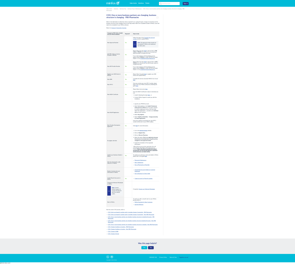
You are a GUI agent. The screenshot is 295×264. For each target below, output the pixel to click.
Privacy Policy (163, 257)
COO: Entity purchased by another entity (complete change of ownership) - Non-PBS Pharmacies (131, 214)
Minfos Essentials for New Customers (143, 202)
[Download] (144, 115)
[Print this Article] (157, 17)
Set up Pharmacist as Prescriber (142, 164)
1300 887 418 (153, 257)
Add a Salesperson (139, 162)
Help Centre (133, 3)
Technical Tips (123, 8)
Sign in (186, 3)
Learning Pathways (139, 204)
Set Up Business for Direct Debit (142, 173)
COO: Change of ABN (113, 231)
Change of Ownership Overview (118, 28)
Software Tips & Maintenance (135, 8)
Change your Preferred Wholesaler (147, 189)
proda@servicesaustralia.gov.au (147, 58)
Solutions (141, 3)
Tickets (147, 3)
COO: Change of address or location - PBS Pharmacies (121, 227)
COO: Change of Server (113, 233)
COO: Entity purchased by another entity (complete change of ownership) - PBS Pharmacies (130, 212)
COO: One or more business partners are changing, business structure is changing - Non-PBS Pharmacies (133, 224)
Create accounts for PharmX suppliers (143, 178)
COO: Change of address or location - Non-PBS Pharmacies (122, 229)
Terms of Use (173, 257)
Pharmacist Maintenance (140, 160)
